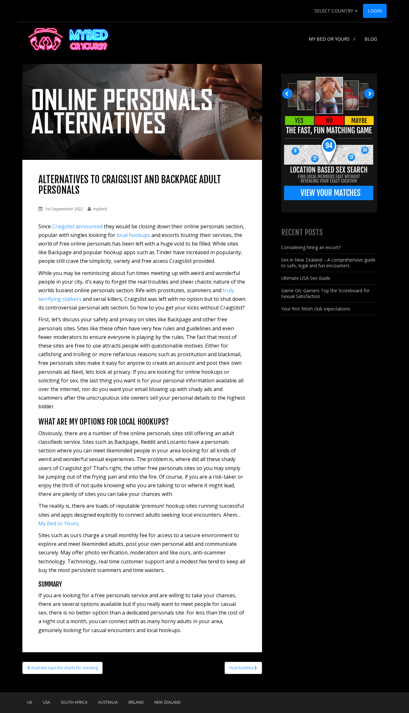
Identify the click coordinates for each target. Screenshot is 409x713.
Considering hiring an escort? (311, 247)
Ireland (136, 702)
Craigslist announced (78, 226)
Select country (334, 11)
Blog (371, 39)
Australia (108, 702)
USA (46, 702)
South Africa (74, 702)
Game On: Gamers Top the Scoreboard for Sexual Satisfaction (325, 293)
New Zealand (167, 702)
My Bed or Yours (58, 523)
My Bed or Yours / (332, 39)
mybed (100, 209)
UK (29, 702)
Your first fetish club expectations (315, 309)
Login (375, 11)
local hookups (133, 235)
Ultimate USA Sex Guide (305, 278)
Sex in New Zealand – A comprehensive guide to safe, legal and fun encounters (328, 263)
